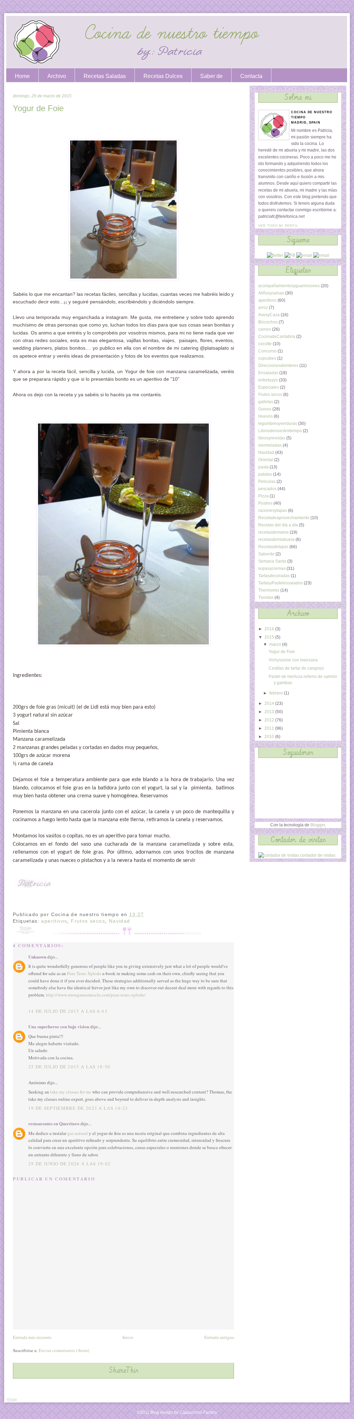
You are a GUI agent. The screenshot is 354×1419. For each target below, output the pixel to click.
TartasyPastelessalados (280, 583)
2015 (269, 637)
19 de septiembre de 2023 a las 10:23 (78, 1108)
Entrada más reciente (32, 1337)
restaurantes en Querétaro (54, 1123)
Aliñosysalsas (271, 293)
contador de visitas (317, 855)
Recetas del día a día (278, 525)
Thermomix (268, 590)
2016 (269, 628)
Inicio (127, 1337)
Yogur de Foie (38, 108)
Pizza (263, 496)
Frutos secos (88, 921)
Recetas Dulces (163, 76)
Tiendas (265, 597)
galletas (265, 401)
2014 (269, 703)
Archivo (56, 76)
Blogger (317, 825)
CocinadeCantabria (276, 336)
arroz (263, 307)
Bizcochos (268, 322)
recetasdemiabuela (276, 539)
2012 (269, 720)
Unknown (37, 956)
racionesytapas (272, 510)
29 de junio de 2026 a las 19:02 (69, 1163)
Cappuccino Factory (198, 1412)
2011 (269, 728)
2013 (269, 711)
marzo (275, 644)
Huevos (265, 416)
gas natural (77, 1133)
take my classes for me (70, 1092)
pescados (267, 488)
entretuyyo (268, 380)
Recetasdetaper (273, 546)
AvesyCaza (269, 314)
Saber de (211, 76)
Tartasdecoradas (274, 575)
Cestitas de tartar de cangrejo (296, 668)
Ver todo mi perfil (278, 225)
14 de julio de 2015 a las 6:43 (68, 1011)
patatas (265, 474)
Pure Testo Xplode (84, 973)
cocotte (265, 343)
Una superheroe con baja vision (58, 1026)
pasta (263, 467)
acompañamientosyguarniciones (289, 285)
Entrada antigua (219, 1337)
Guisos (264, 409)
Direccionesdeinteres (278, 365)
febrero (276, 693)
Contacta (251, 76)
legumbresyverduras (277, 423)
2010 (269, 736)
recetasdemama (273, 532)
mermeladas (270, 445)
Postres (265, 503)
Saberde (266, 554)
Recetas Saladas (105, 76)
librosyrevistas (271, 438)
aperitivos (54, 921)
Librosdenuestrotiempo (280, 430)
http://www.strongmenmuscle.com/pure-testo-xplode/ (96, 995)
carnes (264, 329)
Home (22, 76)
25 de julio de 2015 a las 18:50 (69, 1066)
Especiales (268, 387)
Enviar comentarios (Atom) (64, 1350)
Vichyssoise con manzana (293, 660)
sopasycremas (272, 568)
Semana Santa (272, 561)
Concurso (267, 351)
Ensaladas (268, 372)
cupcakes (267, 358)
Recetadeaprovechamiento (283, 517)
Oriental (265, 459)
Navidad (119, 921)
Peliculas (267, 481)
